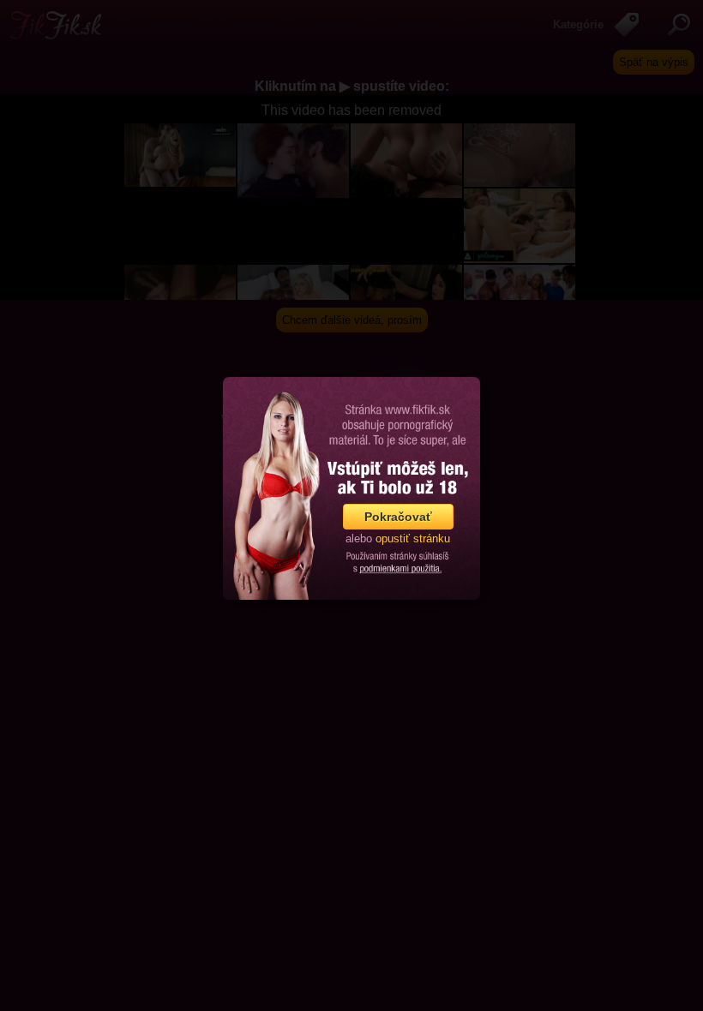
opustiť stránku (413, 538)
